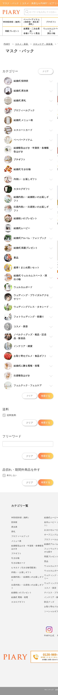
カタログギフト (18, 602)
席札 (13, 531)
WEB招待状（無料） (12, 22)
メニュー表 (16, 541)
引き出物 (15, 558)
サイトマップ (49, 689)
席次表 (14, 527)
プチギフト (16, 553)
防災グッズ (49, 602)
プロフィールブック (20, 536)
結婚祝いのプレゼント (21, 592)
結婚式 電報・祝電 (19, 597)
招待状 (14, 522)
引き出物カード (18, 563)
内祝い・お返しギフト (21, 572)
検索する (45, 395)
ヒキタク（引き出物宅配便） (24, 567)
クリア (46, 71)
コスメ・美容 (50, 588)
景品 (46, 561)
